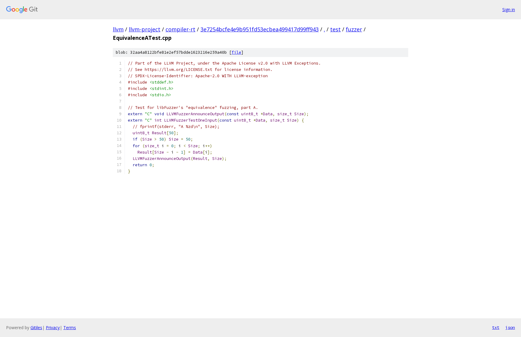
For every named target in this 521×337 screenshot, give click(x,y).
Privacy (53, 327)
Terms (69, 327)
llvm (118, 29)
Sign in (508, 9)
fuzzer (354, 29)
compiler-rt (180, 29)
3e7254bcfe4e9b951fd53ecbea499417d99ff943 (260, 29)
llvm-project (144, 29)
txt (495, 327)
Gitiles (36, 327)
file (236, 52)
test (335, 29)
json (510, 327)
